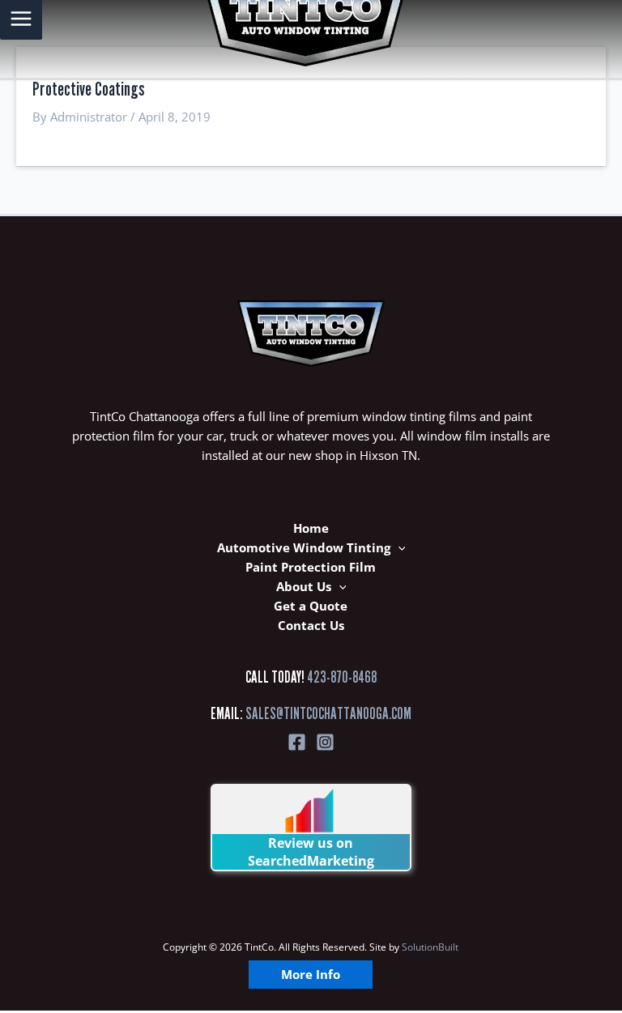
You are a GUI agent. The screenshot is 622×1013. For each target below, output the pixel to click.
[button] (398, 547)
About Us (303, 586)
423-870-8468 (342, 677)
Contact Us (311, 625)
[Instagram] (325, 742)
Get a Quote (310, 606)
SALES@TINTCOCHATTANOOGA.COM (328, 713)
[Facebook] (297, 742)
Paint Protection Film (310, 567)
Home (311, 528)
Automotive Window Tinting (303, 547)
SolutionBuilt (430, 946)
